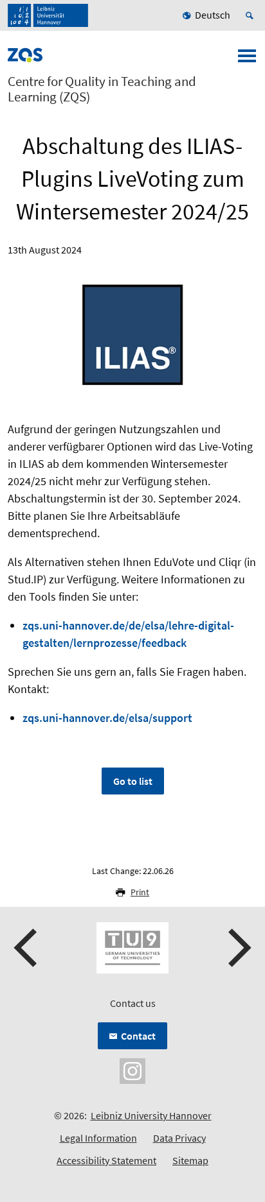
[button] (27, 948)
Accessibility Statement (106, 1160)
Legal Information (98, 1137)
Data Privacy (179, 1137)
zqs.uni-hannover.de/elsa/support (107, 717)
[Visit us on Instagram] (132, 1069)
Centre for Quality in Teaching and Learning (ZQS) (102, 89)
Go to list (132, 781)
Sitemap (190, 1160)
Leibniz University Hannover (151, 1115)
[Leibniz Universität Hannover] (48, 15)
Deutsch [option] (212, 14)
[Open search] (251, 15)
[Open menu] (247, 60)
